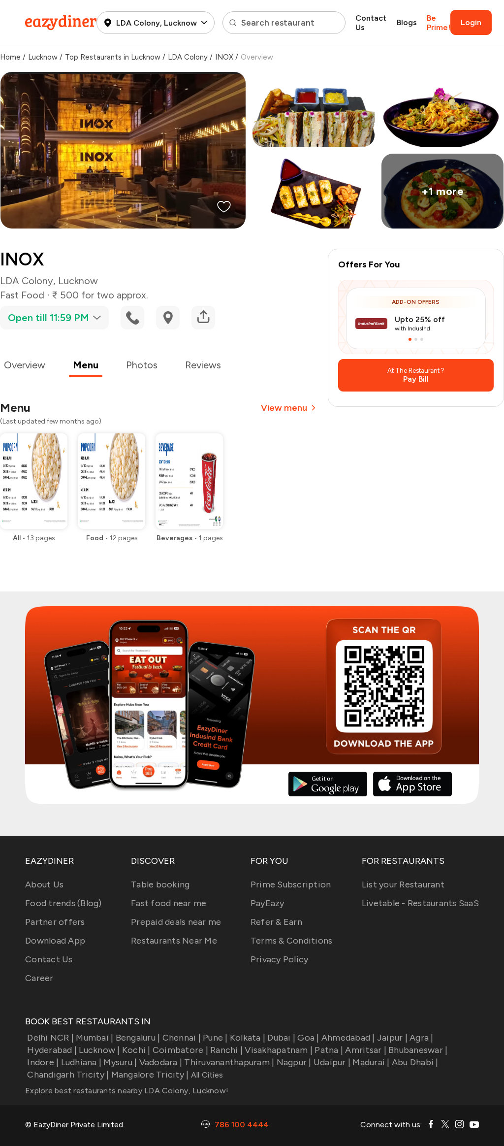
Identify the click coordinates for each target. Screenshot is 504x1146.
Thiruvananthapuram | (229, 1062)
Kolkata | (247, 1037)
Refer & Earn (276, 922)
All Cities (206, 1075)
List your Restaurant (403, 884)
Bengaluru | (138, 1037)
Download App (55, 940)
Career (39, 978)
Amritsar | (365, 1050)
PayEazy (267, 903)
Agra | (422, 1037)
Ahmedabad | (348, 1037)
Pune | (215, 1037)
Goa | (308, 1037)
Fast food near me (168, 903)
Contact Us (370, 22)
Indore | (43, 1062)
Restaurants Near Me (174, 940)
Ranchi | (226, 1050)
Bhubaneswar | (417, 1050)
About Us (44, 884)
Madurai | (370, 1062)
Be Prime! (438, 22)
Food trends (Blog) (63, 903)
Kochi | (136, 1050)
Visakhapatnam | (279, 1050)
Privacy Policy (280, 959)
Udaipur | (332, 1062)
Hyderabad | (52, 1050)
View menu (284, 407)
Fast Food (22, 295)
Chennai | (181, 1037)
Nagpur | (294, 1062)
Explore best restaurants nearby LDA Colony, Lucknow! (126, 1090)
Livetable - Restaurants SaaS (420, 903)
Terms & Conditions (292, 940)
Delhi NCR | (50, 1037)
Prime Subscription (291, 884)
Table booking (160, 884)
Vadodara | (160, 1062)
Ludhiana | (81, 1062)
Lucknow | (99, 1050)
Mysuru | (120, 1062)
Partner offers (55, 922)
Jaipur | (392, 1037)
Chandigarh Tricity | (68, 1074)
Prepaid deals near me (176, 922)
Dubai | (281, 1037)
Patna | (329, 1050)
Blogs (407, 22)
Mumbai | (94, 1037)
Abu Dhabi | (415, 1062)
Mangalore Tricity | (150, 1074)
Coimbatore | (180, 1050)
